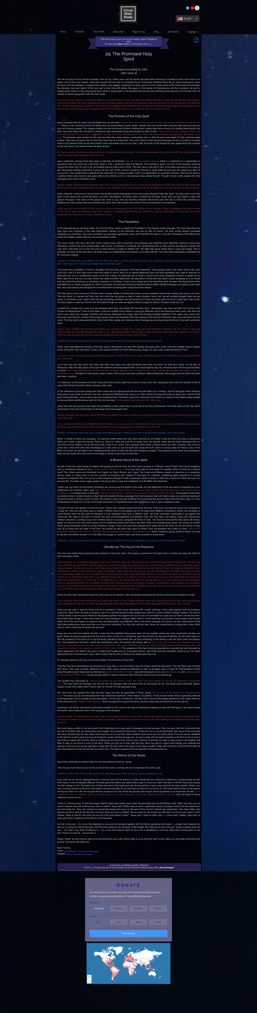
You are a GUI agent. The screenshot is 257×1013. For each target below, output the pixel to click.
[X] (197, 8)
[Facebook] (187, 8)
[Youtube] (192, 8)
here (92, 867)
